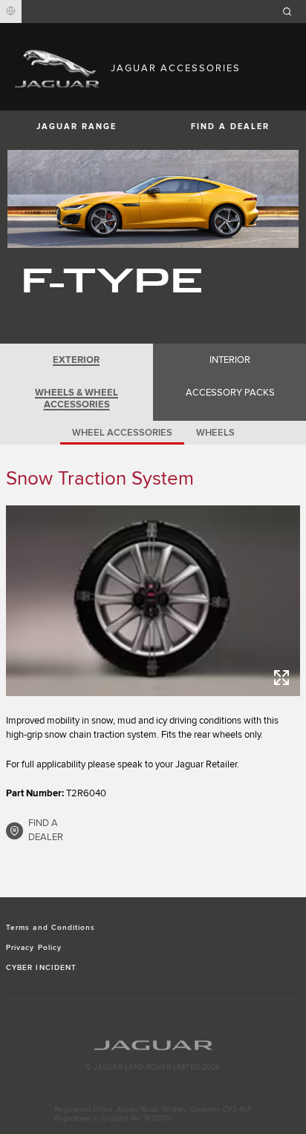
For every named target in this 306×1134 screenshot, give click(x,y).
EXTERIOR (76, 360)
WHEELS (215, 433)
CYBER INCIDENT (41, 967)
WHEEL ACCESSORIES (122, 433)
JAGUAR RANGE (76, 126)
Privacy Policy (34, 947)
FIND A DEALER (230, 126)
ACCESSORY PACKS (230, 393)
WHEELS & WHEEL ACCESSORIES (76, 398)
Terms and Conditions (50, 927)
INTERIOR (229, 360)
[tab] (76, 360)
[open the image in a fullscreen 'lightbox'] (153, 600)
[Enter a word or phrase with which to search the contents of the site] (292, 11)
